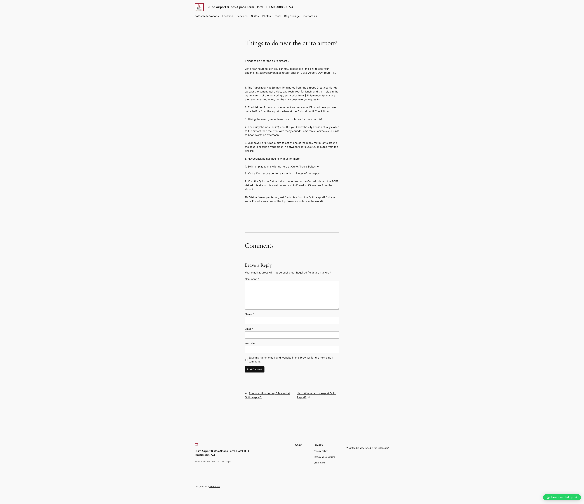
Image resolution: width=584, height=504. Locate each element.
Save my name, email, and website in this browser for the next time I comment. (291, 359)
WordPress (214, 486)
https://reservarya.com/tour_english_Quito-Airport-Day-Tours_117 (295, 72)
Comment (252, 279)
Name (249, 314)
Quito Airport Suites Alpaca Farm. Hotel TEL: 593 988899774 (250, 7)
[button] (562, 497)
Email (249, 328)
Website (250, 343)
